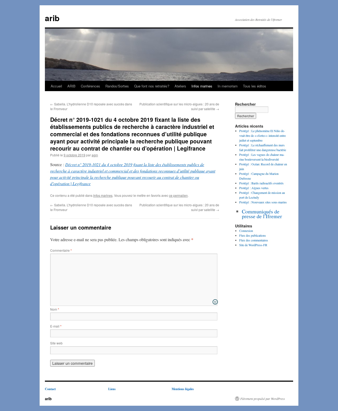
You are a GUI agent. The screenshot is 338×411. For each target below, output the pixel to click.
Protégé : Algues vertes (254, 188)
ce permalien (178, 195)
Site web (56, 343)
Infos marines (201, 85)
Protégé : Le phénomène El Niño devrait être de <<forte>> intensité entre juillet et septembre (262, 135)
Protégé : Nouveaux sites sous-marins (263, 202)
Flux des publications (252, 235)
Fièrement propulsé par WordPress (262, 398)
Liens (112, 389)
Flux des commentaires (253, 240)
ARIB (71, 85)
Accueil (56, 85)
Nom (54, 309)
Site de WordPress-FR (253, 245)
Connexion (246, 230)
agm (95, 155)
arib (52, 18)
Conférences (90, 85)
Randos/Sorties (117, 85)
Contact (50, 389)
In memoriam (228, 85)
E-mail (56, 326)
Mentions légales (183, 389)
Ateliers (180, 85)
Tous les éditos (254, 85)
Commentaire (61, 250)
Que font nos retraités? (151, 85)
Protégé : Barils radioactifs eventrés (261, 183)
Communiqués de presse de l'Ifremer (262, 214)
